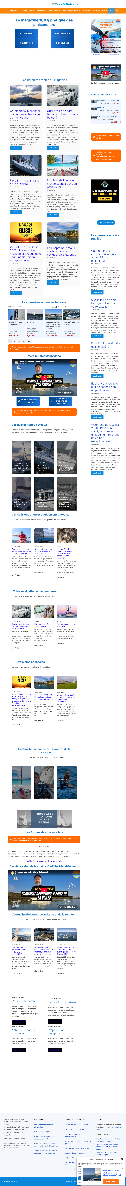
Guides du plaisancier (70, 11)
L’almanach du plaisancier (74, 1129)
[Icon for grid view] (56, 307)
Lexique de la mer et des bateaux (77, 1125)
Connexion (86, 11)
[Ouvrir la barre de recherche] (117, 11)
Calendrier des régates (42, 1132)
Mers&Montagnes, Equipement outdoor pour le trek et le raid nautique (106, 1146)
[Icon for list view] (53, 307)
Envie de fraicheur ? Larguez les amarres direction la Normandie (66, 698)
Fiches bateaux (53, 11)
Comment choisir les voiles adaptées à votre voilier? (43, 551)
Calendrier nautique (106, 222)
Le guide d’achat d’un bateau (75, 1153)
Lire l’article (16, 575)
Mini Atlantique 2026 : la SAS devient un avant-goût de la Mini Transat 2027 (66, 950)
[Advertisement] (44, 65)
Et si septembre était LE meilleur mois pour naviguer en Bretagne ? (62, 251)
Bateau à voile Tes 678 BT (107, 117)
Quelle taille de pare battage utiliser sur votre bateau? (62, 114)
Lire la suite (16, 147)
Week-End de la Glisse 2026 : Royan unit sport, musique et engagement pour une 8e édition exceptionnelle (25, 253)
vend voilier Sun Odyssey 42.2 (108, 100)
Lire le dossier (19, 1023)
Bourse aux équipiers (100, 11)
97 (29, 341)
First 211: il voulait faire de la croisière (24, 182)
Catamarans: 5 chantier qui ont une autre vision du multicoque (25, 114)
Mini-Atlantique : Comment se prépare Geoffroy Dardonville (43, 949)
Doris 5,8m (101, 107)
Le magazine (12, 11)
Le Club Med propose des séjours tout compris (44, 861)
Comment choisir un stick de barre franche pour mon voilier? (21, 551)
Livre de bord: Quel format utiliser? (42, 625)
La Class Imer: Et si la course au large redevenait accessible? (21, 950)
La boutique (41, 11)
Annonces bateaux (28, 11)
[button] (122, 1159)
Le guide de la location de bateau (77, 1148)
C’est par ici (111, 1181)
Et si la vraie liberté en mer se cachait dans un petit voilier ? (62, 184)
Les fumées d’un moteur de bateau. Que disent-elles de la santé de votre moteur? (66, 553)
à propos (69, 1181)
